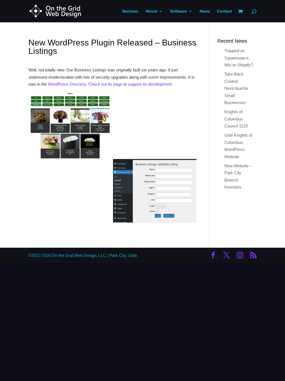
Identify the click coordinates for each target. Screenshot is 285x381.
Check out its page (105, 84)
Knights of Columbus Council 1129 (236, 118)
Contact (224, 11)
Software (178, 11)
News (205, 11)
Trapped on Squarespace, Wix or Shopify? (238, 57)
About (151, 11)
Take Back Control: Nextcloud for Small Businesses (236, 88)
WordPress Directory (67, 84)
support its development (149, 84)
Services (130, 11)
